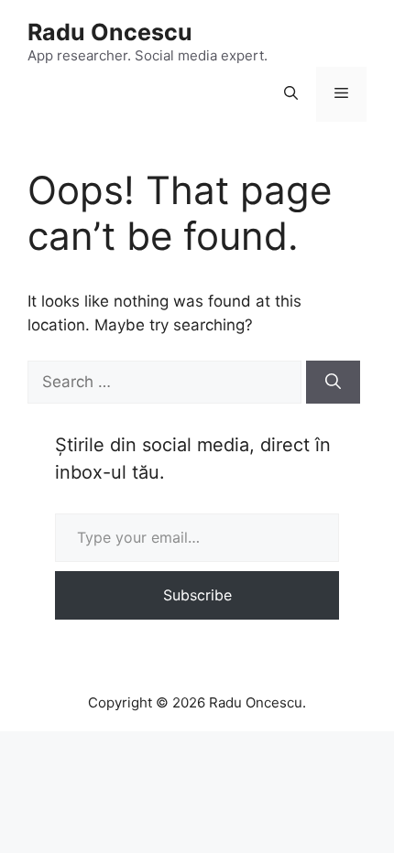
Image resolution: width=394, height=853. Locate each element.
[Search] (333, 383)
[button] (291, 94)
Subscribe (197, 595)
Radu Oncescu (109, 32)
